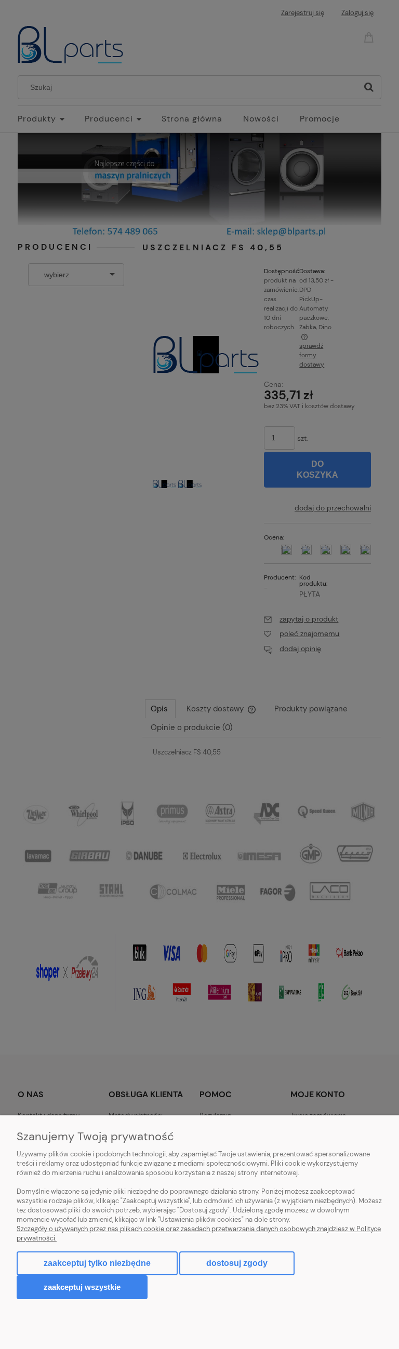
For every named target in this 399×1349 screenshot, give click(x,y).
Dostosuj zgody (237, 1263)
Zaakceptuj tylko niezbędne (97, 1263)
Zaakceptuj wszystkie (82, 1287)
